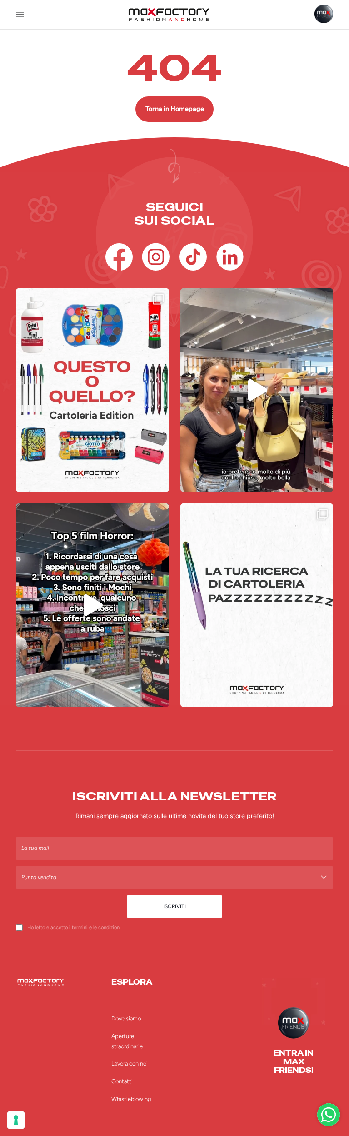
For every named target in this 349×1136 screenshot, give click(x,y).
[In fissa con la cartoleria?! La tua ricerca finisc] (257, 605)
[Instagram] (156, 257)
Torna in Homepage (174, 109)
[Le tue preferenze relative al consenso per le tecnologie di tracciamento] (16, 1120)
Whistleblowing (131, 1099)
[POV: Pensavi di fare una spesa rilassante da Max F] (92, 605)
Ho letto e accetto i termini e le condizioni (74, 927)
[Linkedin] (230, 257)
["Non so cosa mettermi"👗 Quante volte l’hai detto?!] (257, 390)
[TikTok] (193, 257)
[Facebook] (119, 257)
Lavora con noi (129, 1063)
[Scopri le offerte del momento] (328, 1114)
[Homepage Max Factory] (169, 14)
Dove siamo (126, 1018)
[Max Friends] (323, 14)
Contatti (122, 1081)
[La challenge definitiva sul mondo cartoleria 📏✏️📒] (92, 390)
